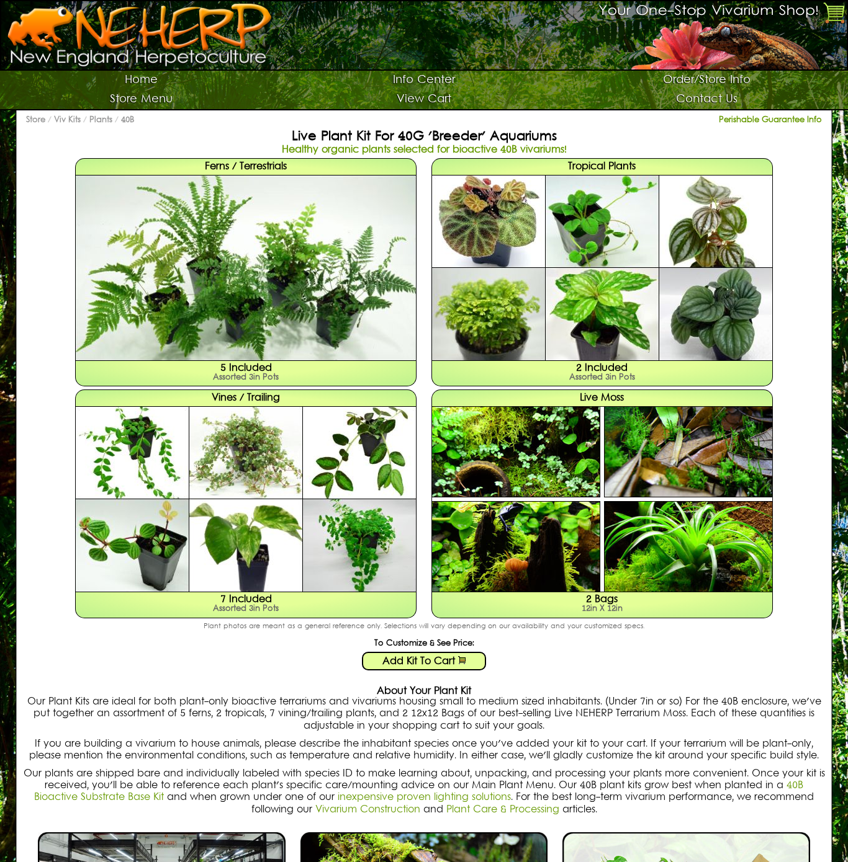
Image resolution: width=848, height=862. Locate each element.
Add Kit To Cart (420, 662)
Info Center (424, 80)
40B (127, 120)
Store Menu (141, 99)
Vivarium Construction (367, 810)
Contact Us (706, 99)
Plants (100, 120)
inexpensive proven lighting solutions (424, 797)
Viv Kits (67, 120)
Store (35, 120)
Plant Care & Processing (502, 810)
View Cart (424, 99)
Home (141, 80)
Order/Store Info (707, 80)
